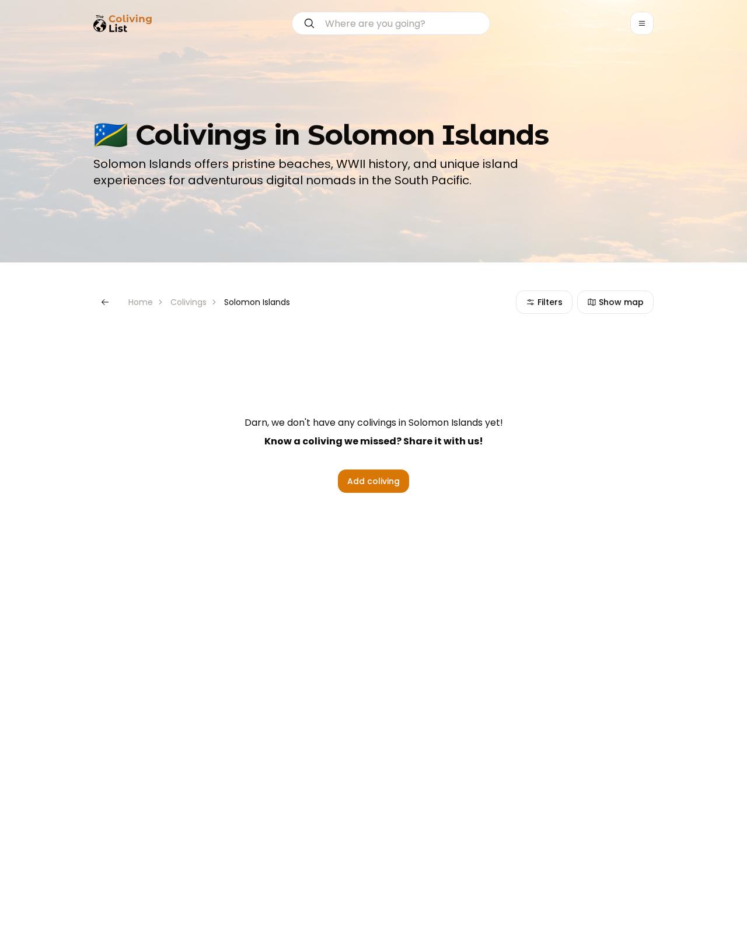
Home (140, 302)
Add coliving (373, 481)
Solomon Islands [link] (257, 302)
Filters (550, 302)
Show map (621, 302)
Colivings (188, 302)
